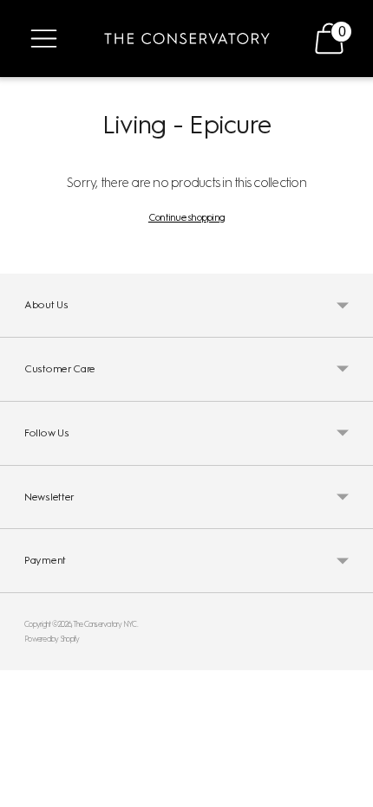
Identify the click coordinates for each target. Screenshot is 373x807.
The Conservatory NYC (105, 624)
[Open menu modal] (44, 38)
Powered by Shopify (52, 638)
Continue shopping (186, 217)
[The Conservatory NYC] (187, 38)
